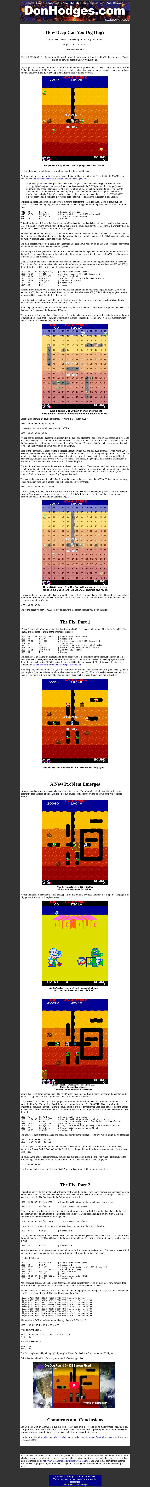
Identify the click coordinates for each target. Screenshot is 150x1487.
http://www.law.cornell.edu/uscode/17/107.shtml (65, 1461)
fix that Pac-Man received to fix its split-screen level (57, 664)
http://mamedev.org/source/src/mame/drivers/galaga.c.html (60, 178)
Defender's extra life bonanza (101, 1437)
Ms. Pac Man (60, 1437)
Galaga (45, 1437)
